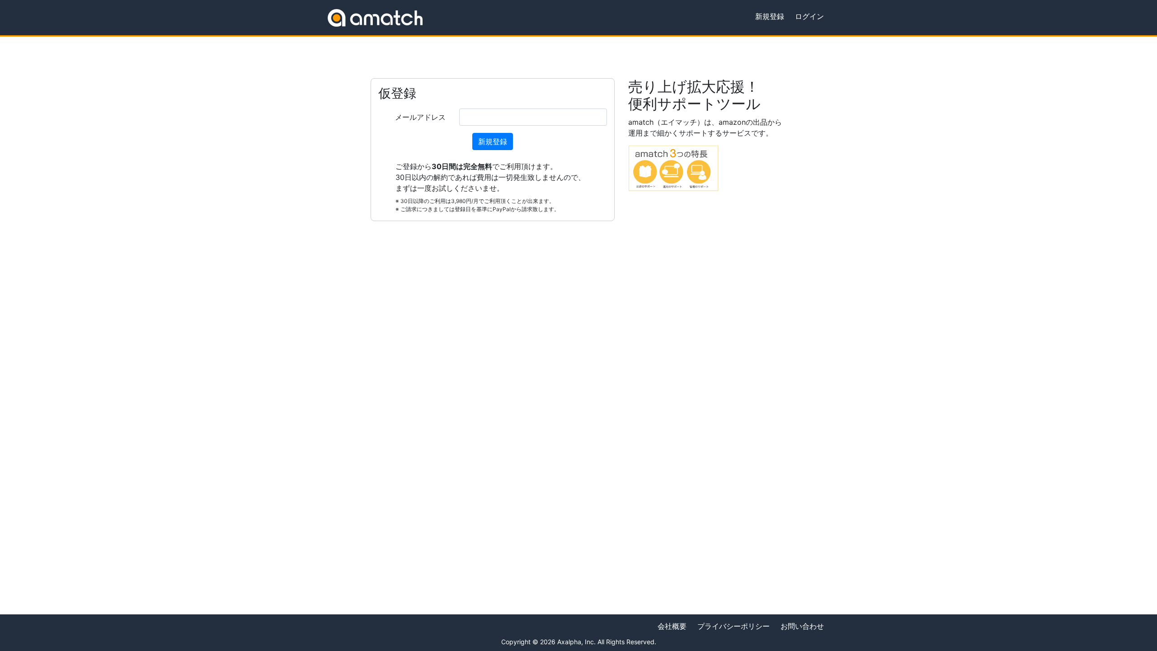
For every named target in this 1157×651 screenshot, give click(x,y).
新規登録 (769, 16)
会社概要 (672, 626)
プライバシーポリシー (733, 626)
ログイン (809, 16)
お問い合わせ (802, 626)
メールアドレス (420, 117)
